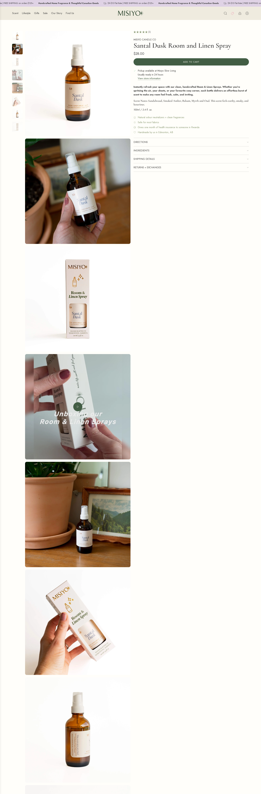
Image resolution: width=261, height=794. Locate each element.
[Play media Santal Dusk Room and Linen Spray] (77, 406)
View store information (149, 78)
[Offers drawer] (232, 13)
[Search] (225, 13)
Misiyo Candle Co (145, 39)
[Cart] (239, 13)
